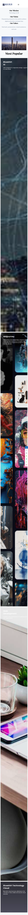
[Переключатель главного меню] (18, 4)
